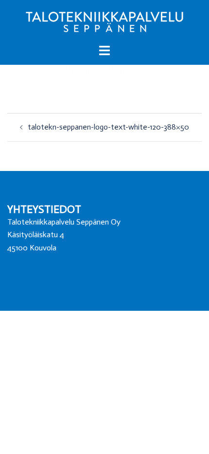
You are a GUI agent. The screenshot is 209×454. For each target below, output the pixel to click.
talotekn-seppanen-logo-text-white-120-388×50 (108, 127)
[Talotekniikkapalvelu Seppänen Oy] (104, 21)
